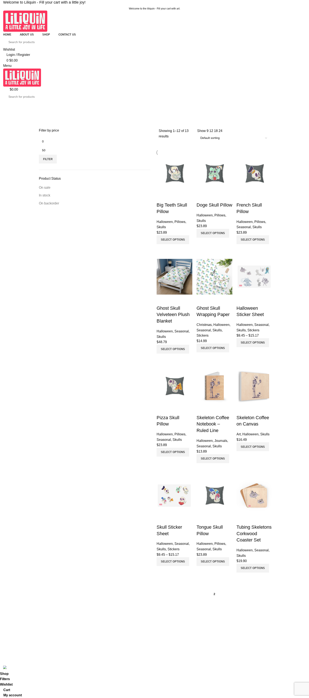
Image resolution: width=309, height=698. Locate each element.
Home (43, 630)
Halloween (124, 638)
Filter (48, 159)
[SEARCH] (299, 42)
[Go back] (43, 106)
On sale (44, 187)
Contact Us (46, 652)
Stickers (122, 652)
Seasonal (123, 645)
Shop (42, 645)
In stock (44, 195)
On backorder (49, 203)
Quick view (162, 249)
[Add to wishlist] (162, 196)
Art (119, 630)
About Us (45, 638)
